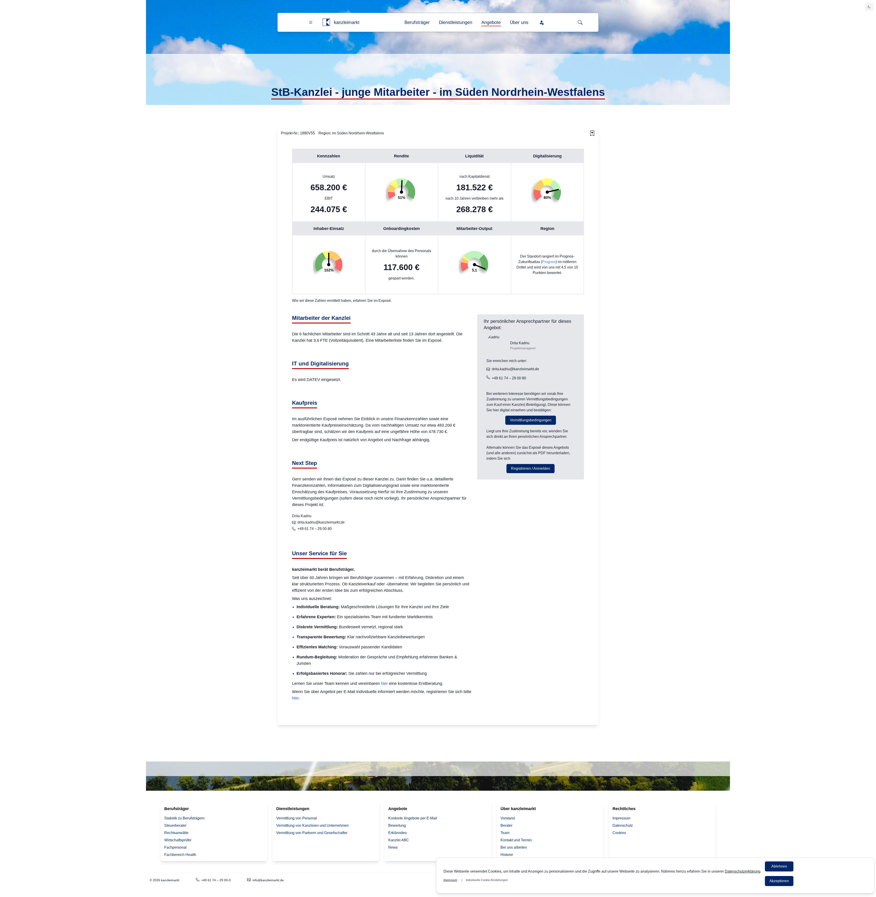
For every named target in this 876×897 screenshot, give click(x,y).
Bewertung (397, 825)
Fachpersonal (175, 847)
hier (384, 683)
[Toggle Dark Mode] (869, 7)
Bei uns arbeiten (514, 847)
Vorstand (508, 818)
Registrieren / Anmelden (530, 468)
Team (505, 833)
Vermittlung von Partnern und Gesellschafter (311, 833)
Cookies (619, 833)
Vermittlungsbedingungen (530, 420)
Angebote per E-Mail (412, 818)
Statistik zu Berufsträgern (184, 818)
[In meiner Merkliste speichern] (592, 133)
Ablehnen (779, 866)
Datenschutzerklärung (742, 871)
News (393, 847)
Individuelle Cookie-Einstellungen (487, 880)
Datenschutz (623, 825)
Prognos (549, 262)
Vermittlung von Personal (296, 818)
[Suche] (580, 22)
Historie (507, 855)
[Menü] (311, 22)
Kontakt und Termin (516, 840)
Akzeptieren (779, 881)
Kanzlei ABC (398, 840)
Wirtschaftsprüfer (177, 840)
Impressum (621, 818)
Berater (506, 825)
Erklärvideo (397, 833)
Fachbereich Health (180, 855)
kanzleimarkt (347, 22)
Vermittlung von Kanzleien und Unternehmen (312, 825)
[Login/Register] (542, 22)
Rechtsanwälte (176, 833)
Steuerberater (175, 825)
